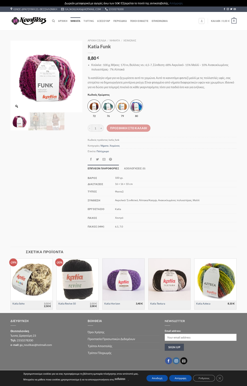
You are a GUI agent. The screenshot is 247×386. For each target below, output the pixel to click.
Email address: (173, 330)
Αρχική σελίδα (97, 40)
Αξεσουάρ (103, 21)
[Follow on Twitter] (231, 9)
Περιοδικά (120, 21)
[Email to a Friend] (104, 159)
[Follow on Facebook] (224, 9)
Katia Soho (18, 303)
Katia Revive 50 (67, 303)
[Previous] (10, 285)
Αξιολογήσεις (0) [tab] (135, 168)
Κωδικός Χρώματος (99, 95)
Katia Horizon (112, 303)
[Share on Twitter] (97, 159)
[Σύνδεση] (202, 21)
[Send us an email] (235, 9)
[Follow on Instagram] (228, 9)
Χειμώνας (129, 40)
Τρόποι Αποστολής (100, 346)
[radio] (94, 106)
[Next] (236, 285)
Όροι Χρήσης (96, 332)
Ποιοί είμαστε (139, 21)
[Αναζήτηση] (53, 21)
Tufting (89, 21)
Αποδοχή (157, 378)
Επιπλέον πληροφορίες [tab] (103, 168)
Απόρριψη (176, 3)
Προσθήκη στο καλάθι (128, 128)
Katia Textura (157, 303)
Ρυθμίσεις (204, 378)
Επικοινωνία (160, 21)
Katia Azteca (203, 303)
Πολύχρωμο (103, 151)
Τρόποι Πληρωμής (100, 353)
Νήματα (75, 21)
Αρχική (62, 21)
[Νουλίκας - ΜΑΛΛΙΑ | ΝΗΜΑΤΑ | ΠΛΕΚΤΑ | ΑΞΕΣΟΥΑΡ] (28, 21)
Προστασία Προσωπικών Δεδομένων (111, 339)
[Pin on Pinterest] (111, 159)
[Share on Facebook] (91, 159)
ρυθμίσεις (120, 378)
